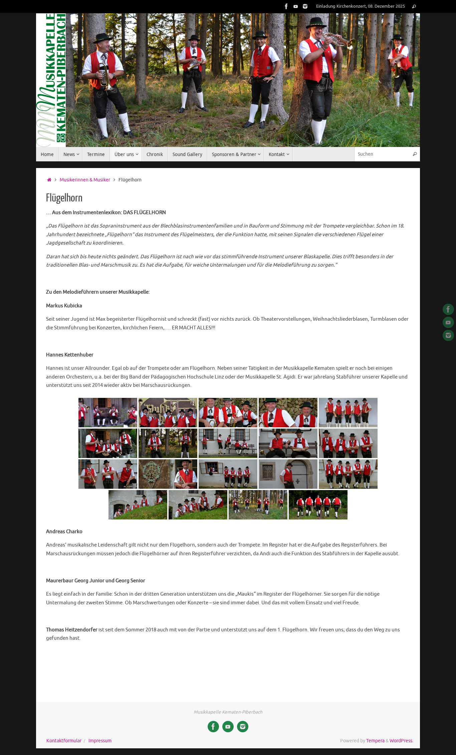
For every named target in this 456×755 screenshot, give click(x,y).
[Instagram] (305, 6)
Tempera (375, 741)
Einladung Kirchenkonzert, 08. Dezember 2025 (360, 6)
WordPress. (401, 741)
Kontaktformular (63, 741)
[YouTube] (295, 6)
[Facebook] (286, 6)
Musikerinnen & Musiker (85, 180)
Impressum (99, 741)
